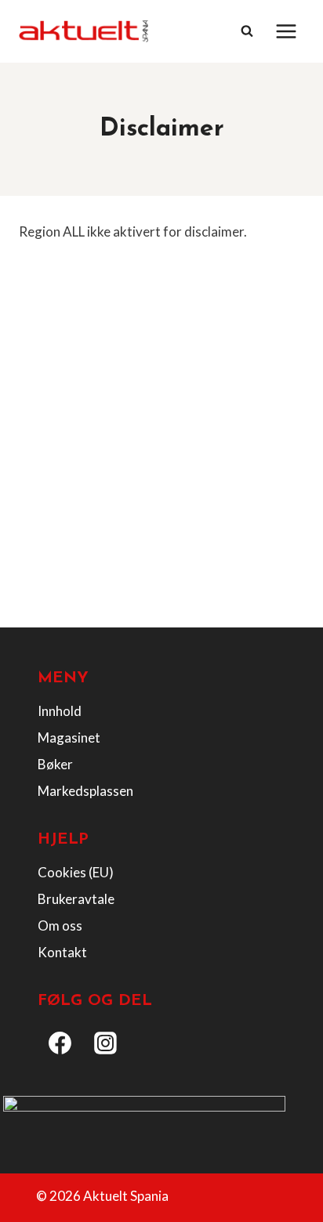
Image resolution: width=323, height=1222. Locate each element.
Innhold (60, 711)
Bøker (55, 764)
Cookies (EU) (76, 872)
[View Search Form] (246, 31)
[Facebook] (60, 1043)
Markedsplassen (85, 791)
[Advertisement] (161, 447)
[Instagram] (106, 1043)
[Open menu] (285, 31)
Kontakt (62, 952)
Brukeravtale (76, 899)
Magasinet (69, 737)
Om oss (60, 925)
